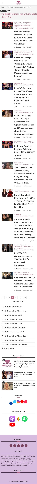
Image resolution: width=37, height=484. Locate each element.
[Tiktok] (22, 445)
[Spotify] (25, 417)
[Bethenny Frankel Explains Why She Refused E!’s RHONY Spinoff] (7, 144)
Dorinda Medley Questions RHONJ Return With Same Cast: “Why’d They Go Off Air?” (23, 37)
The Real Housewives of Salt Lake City (14, 344)
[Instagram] (18, 445)
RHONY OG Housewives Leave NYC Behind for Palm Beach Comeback (23, 259)
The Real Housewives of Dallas (12, 315)
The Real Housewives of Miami (12, 323)
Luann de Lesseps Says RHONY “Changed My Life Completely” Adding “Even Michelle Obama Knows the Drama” (24, 66)
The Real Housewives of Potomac (13, 340)
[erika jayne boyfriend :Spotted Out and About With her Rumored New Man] (7, 386)
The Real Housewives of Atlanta (12, 307)
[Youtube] (12, 423)
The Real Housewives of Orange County (15, 336)
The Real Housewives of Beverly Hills (14, 311)
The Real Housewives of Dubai (12, 319)
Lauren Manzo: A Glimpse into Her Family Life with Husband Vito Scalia (24, 374)
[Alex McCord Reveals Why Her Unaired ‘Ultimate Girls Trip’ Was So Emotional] (7, 275)
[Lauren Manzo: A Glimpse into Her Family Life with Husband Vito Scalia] (7, 375)
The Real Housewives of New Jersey (13, 327)
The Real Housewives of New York (13, 332)
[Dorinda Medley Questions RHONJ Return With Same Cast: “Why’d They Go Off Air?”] (7, 25)
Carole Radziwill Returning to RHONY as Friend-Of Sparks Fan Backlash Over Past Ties (24, 201)
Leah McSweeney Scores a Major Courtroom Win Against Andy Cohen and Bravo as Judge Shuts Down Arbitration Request (24, 124)
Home (2, 7)
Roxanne (18, 47)
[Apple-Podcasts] (12, 417)
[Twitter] (14, 445)
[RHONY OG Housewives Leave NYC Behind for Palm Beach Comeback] (7, 248)
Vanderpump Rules (8, 348)
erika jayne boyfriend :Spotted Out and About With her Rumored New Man (24, 385)
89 (25, 297)
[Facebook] (11, 445)
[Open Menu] (2, 3)
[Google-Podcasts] (18, 417)
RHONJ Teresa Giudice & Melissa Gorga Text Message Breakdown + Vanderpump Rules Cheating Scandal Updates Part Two (24, 364)
